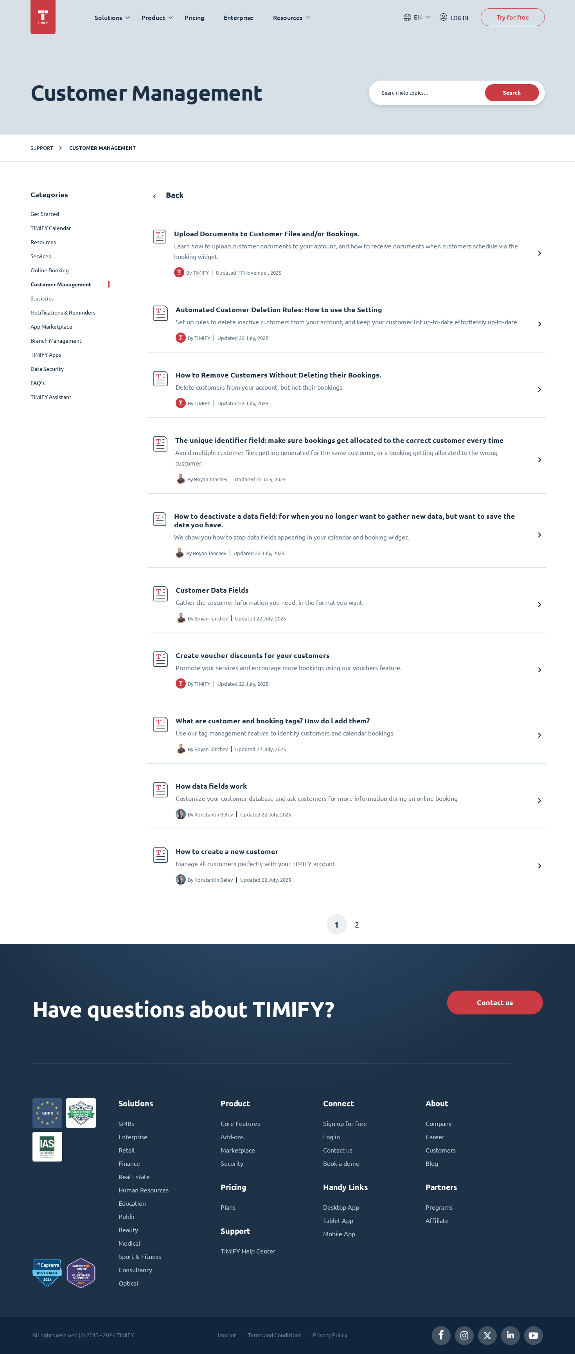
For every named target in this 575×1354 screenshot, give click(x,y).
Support (42, 148)
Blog (432, 1163)
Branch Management (56, 341)
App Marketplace (51, 327)
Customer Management (102, 148)
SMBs (126, 1123)
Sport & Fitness (140, 1256)
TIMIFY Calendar (51, 228)
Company (439, 1123)
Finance (129, 1163)
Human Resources (144, 1190)
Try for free (513, 17)
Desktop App (341, 1207)
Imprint (227, 1335)
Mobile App (339, 1233)
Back (174, 195)
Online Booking (50, 270)
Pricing (194, 17)
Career (435, 1136)
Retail (127, 1150)
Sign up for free (345, 1123)
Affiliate (437, 1220)
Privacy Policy (330, 1335)
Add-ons (232, 1136)
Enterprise (238, 17)
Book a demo (341, 1163)
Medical (129, 1243)
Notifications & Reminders (63, 312)
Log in (331, 1136)
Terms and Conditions (274, 1335)
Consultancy (135, 1269)
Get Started (45, 214)
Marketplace (238, 1150)
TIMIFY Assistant (51, 397)
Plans (228, 1207)
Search (512, 93)
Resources (43, 242)
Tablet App (338, 1220)
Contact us (495, 1002)
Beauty (128, 1230)
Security (232, 1163)
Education (132, 1203)
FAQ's (38, 383)
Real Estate (134, 1176)
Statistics (42, 298)
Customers (441, 1150)
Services (41, 256)
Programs (439, 1207)
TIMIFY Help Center (248, 1251)
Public (127, 1216)
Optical (128, 1283)
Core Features (240, 1123)
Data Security (47, 369)
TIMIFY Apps (46, 355)
